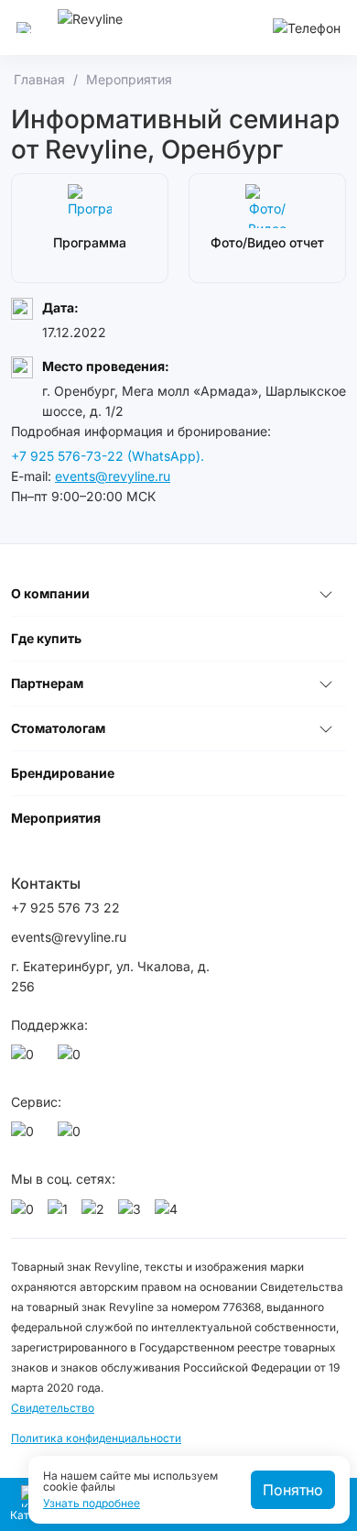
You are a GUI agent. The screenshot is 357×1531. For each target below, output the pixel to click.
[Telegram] (72, 1059)
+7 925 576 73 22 (65, 907)
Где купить (46, 638)
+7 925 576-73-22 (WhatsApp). (107, 456)
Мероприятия (56, 818)
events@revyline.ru (112, 476)
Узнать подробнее (91, 1503)
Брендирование (62, 773)
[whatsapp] (25, 1059)
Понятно (293, 1490)
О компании (50, 593)
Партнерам (47, 683)
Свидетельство (52, 1408)
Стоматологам (58, 728)
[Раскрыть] (326, 594)
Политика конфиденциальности (96, 1438)
